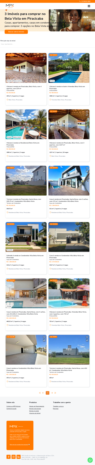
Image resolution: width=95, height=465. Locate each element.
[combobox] (17, 44)
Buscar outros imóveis (16, 32)
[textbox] (18, 44)
